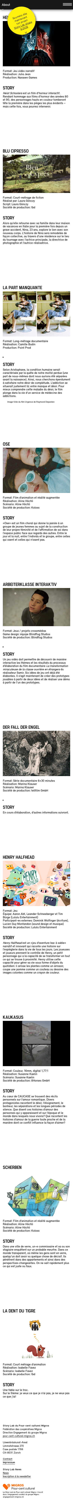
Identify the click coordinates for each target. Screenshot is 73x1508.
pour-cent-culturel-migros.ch (19, 1435)
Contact (7, 1458)
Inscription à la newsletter (17, 1476)
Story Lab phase (23, 25)
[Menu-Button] (67, 4)
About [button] (6, 5)
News (6, 1472)
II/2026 (24, 28)
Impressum (9, 1462)
